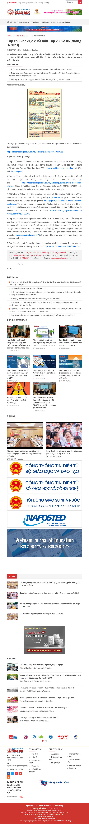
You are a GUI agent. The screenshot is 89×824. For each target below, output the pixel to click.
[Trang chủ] (8, 22)
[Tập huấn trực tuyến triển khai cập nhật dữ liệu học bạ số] (13, 616)
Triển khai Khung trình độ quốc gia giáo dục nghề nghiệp (41, 665)
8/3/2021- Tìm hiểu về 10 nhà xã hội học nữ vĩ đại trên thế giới (43, 708)
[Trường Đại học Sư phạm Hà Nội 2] (75, 737)
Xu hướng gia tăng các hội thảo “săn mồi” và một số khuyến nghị (17, 400)
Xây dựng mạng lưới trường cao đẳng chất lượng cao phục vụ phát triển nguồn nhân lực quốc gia (24, 453)
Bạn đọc (11, 658)
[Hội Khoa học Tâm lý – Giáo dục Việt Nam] (63, 737)
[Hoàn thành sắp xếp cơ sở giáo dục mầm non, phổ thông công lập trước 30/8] (13, 595)
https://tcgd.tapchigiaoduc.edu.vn (60, 168)
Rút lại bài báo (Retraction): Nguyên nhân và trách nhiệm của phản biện (44, 373)
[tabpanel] (13, 737)
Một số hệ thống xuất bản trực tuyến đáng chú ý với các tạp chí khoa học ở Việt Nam (44, 342)
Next (83, 737)
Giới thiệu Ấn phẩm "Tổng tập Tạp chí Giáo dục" (28, 288)
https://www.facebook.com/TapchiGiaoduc (62, 246)
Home (9, 36)
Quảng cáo (33, 3)
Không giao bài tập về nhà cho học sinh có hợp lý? (39, 718)
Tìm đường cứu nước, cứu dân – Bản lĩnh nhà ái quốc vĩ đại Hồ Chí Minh (47, 688)
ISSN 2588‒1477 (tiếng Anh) (53, 810)
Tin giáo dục (36, 22)
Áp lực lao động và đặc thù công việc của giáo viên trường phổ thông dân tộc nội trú (41, 69)
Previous (5, 737)
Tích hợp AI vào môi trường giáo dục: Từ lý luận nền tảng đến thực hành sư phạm (40, 80)
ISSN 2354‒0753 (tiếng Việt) (35, 810)
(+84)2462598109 (25, 258)
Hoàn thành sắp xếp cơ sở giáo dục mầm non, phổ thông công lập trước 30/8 (49, 593)
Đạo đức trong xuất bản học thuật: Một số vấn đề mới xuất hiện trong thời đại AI (70, 342)
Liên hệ (46, 3)
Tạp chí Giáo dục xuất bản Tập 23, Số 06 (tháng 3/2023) (47, 253)
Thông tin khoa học (24, 22)
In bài (21, 264)
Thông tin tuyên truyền (64, 22)
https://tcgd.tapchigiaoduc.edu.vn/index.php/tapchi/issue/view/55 (35, 152)
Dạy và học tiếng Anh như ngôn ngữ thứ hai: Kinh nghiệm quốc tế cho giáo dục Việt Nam (42, 315)
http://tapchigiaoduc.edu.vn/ (27, 235)
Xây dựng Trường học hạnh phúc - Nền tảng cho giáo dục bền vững (35, 299)
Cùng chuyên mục (17, 320)
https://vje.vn (16, 171)
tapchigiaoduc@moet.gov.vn (61, 258)
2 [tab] (46, 741)
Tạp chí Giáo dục (36, 255)
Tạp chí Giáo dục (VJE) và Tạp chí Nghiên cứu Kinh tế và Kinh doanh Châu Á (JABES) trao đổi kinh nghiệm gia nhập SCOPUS (44, 402)
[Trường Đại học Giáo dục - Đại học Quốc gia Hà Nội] (13, 737)
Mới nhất (12, 576)
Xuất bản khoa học (31, 50)
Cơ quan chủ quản (23, 3)
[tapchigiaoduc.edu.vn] (18, 12)
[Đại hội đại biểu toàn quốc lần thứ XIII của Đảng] (57, 12)
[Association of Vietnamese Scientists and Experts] (38, 737)
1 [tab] (43, 741)
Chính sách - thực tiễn (48, 22)
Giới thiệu (41, 3)
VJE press (55, 754)
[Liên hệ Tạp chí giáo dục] (54, 782)
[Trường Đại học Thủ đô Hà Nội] (50, 737)
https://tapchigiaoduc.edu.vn (32, 821)
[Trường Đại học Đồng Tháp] (26, 737)
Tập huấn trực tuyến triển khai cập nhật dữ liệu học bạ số (41, 614)
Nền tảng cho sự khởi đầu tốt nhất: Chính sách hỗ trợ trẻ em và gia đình (47, 698)
